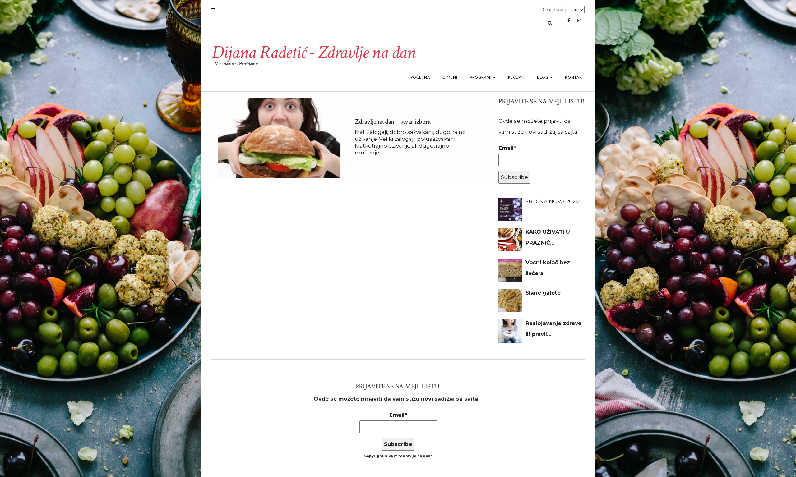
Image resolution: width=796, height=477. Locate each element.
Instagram (579, 23)
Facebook (568, 23)
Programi (481, 77)
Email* (507, 148)
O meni (449, 77)
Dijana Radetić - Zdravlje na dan (313, 52)
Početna (420, 77)
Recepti (516, 77)
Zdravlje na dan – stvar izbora (392, 121)
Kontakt (575, 77)
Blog (543, 77)
